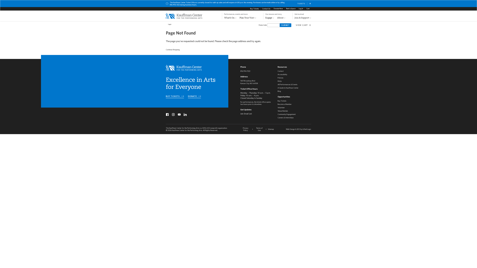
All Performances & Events (287, 84)
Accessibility (282, 74)
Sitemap (271, 129)
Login (169, 24)
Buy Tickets (254, 9)
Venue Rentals (283, 111)
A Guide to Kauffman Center (288, 88)
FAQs (280, 81)
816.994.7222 (245, 71)
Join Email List (246, 114)
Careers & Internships (286, 118)
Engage (269, 18)
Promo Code (263, 25)
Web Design (290, 129)
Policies (280, 78)
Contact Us (266, 9)
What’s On (229, 18)
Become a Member (285, 104)
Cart (308, 9)
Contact (281, 71)
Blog (279, 91)
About (280, 18)
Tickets (301, 4)
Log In (301, 9)
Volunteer (281, 108)
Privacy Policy (245, 129)
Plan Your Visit (247, 18)
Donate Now (278, 9)
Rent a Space (291, 9)
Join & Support (302, 18)
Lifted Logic (307, 129)
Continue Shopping (173, 50)
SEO (298, 129)
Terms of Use (259, 129)
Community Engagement (287, 114)
